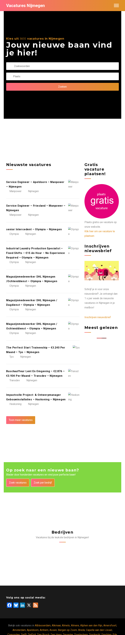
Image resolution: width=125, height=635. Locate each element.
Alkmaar (56, 625)
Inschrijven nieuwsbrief (97, 317)
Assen (53, 630)
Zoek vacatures (18, 482)
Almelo (66, 625)
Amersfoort (109, 625)
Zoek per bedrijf (43, 482)
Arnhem (44, 630)
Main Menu (116, 5)
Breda (81, 630)
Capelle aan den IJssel (99, 630)
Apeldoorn (33, 630)
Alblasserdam (43, 625)
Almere (75, 625)
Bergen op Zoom (67, 630)
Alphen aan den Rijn (91, 625)
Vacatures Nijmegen (25, 5)
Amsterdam (19, 630)
